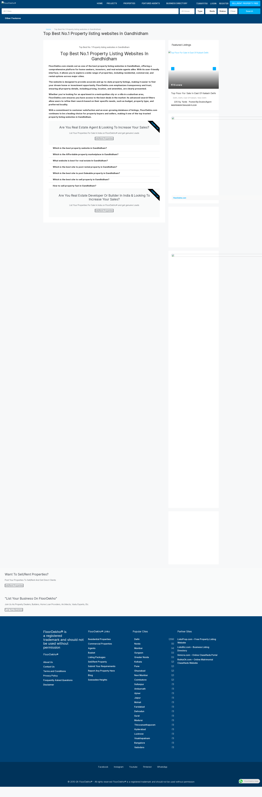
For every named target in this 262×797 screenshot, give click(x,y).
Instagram (118, 766)
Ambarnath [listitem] (140, 688)
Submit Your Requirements (101, 666)
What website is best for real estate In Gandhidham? (80, 160)
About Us (48, 662)
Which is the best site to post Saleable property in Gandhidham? (86, 173)
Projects (112, 3)
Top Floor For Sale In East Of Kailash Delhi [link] (193, 93)
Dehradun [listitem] (139, 711)
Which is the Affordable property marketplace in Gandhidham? (85, 154)
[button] (131, 18)
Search (249, 11)
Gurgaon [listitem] (138, 652)
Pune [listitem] (136, 666)
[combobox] (90, 11)
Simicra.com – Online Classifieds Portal (197, 655)
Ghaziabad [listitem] (139, 670)
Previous (172, 68)
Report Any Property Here (101, 670)
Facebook (102, 766)
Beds (212, 11)
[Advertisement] (193, 227)
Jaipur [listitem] (137, 697)
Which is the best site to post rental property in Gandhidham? (85, 167)
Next (214, 68)
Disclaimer (48, 684)
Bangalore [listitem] (139, 742)
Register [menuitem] (223, 3)
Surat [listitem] (137, 715)
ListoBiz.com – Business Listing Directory (193, 649)
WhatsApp (162, 766)
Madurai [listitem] (138, 720)
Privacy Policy (50, 675)
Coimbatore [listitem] (140, 679)
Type (199, 11)
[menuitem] (200, 3)
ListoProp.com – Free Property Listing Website (196, 641)
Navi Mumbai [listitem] (141, 675)
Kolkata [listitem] (138, 661)
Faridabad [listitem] (139, 706)
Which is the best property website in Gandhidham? (80, 148)
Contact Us (48, 666)
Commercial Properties (100, 643)
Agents (91, 648)
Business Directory (176, 3)
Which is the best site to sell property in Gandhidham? (81, 179)
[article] (193, 80)
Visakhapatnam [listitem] (142, 738)
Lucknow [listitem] (139, 733)
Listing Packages (96, 657)
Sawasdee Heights (97, 679)
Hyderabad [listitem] (140, 729)
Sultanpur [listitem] (139, 684)
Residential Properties (99, 639)
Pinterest (147, 766)
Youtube (132, 766)
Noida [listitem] (137, 643)
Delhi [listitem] (136, 639)
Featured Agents (151, 3)
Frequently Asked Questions (57, 680)
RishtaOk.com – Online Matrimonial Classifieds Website (195, 661)
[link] (193, 70)
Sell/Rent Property (97, 661)
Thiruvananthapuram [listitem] (144, 724)
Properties (129, 3)
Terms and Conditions (54, 671)
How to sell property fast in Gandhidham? (74, 185)
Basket (91, 652)
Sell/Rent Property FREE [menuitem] (245, 3)
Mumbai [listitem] (138, 648)
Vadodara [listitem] (139, 747)
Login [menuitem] (213, 3)
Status (222, 11)
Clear (233, 11)
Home (100, 3)
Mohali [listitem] (137, 702)
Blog (90, 675)
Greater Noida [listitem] (141, 657)
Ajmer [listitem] (137, 693)
